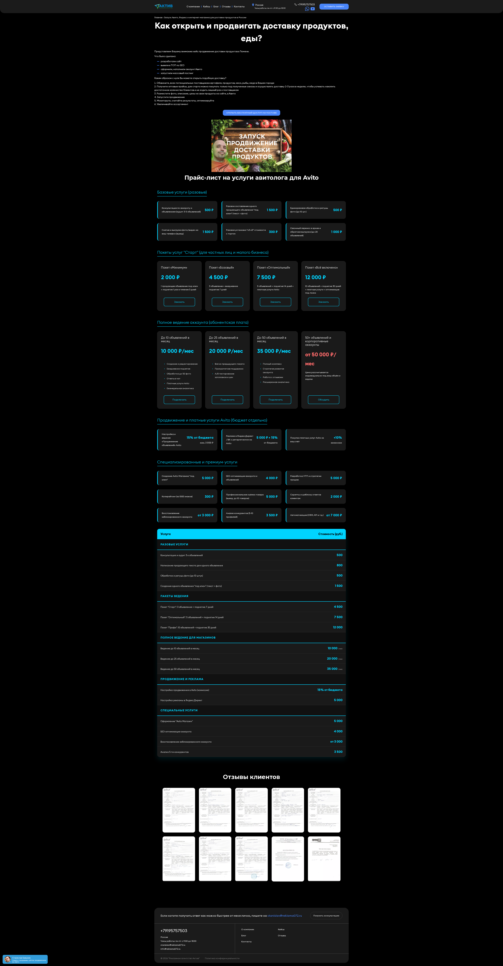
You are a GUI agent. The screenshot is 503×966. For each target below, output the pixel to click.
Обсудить (323, 399)
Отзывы (226, 6)
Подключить (179, 399)
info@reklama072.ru (170, 949)
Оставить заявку (334, 6)
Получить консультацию (326, 915)
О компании (193, 6)
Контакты (239, 6)
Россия (259, 4)
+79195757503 (306, 4)
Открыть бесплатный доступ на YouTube (251, 113)
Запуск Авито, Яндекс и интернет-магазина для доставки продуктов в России (205, 17)
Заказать (179, 301)
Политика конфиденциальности (222, 958)
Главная (158, 17)
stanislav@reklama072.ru (284, 915)
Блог (216, 6)
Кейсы (206, 6)
